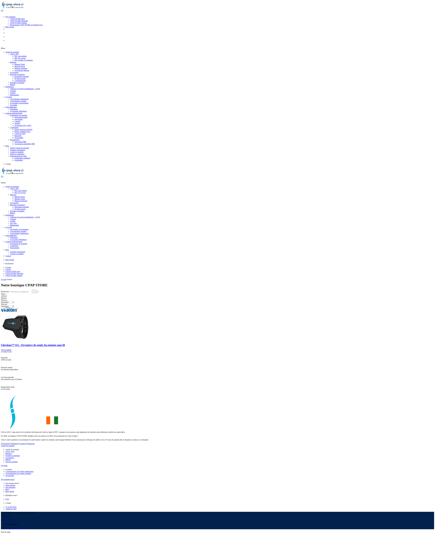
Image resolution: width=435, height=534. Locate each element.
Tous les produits (11, 462)
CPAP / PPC (14, 54)
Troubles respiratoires (17, 150)
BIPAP (12, 85)
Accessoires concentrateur (19, 103)
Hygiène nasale (19, 79)
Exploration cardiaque (22, 158)
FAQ (7, 499)
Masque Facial (19, 66)
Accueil (3, 279)
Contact (8, 256)
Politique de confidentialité (14, 528)
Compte (8, 267)
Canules (17, 121)
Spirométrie (18, 160)
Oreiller (12, 93)
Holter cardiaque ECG (22, 132)
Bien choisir (9, 27)
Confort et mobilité (16, 152)
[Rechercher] (34, 291)
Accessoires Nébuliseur (18, 111)
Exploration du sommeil (18, 115)
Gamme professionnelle (13, 113)
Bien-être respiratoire (17, 74)
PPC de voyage (20, 58)
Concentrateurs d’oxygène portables (18, 474)
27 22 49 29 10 (10, 507)
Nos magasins (10, 17)
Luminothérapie (20, 81)
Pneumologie (14, 140)
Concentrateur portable (18, 101)
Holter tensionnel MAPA (23, 130)
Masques (13, 62)
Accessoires (14, 72)
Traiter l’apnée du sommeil (19, 148)
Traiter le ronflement (17, 154)
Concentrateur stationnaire (19, 99)
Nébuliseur (14, 109)
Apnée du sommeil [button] (7, 446)
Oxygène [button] (4, 466)
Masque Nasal (19, 64)
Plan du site (9, 520)
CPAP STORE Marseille (19, 21)
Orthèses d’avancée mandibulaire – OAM (25, 89)
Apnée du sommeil (12, 52)
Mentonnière (14, 95)
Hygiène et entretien (17, 83)
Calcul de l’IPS (19, 134)
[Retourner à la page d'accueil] (12, 9)
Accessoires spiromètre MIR (24, 144)
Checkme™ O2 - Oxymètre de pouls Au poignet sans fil (33, 345)
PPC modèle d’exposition (23, 60)
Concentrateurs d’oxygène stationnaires (19, 471)
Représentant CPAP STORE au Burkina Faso (26, 25)
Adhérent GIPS (11, 509)
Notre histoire (10, 485)
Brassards (17, 136)
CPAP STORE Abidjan (18, 23)
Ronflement (9, 87)
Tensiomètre (18, 138)
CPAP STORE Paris (17, 19)
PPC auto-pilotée (20, 56)
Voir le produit (6, 350)
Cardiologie (14, 127)
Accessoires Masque (21, 70)
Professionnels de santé (18, 156)
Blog (7, 146)
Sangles (17, 123)
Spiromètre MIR (20, 142)
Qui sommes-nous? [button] (8, 479)
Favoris (8, 269)
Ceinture (13, 91)
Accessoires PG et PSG (22, 125)
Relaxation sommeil (21, 76)
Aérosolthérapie (11, 107)
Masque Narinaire (20, 68)
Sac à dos (13, 223)
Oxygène (8, 97)
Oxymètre (13, 105)
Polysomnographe (20, 117)
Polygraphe (18, 119)
